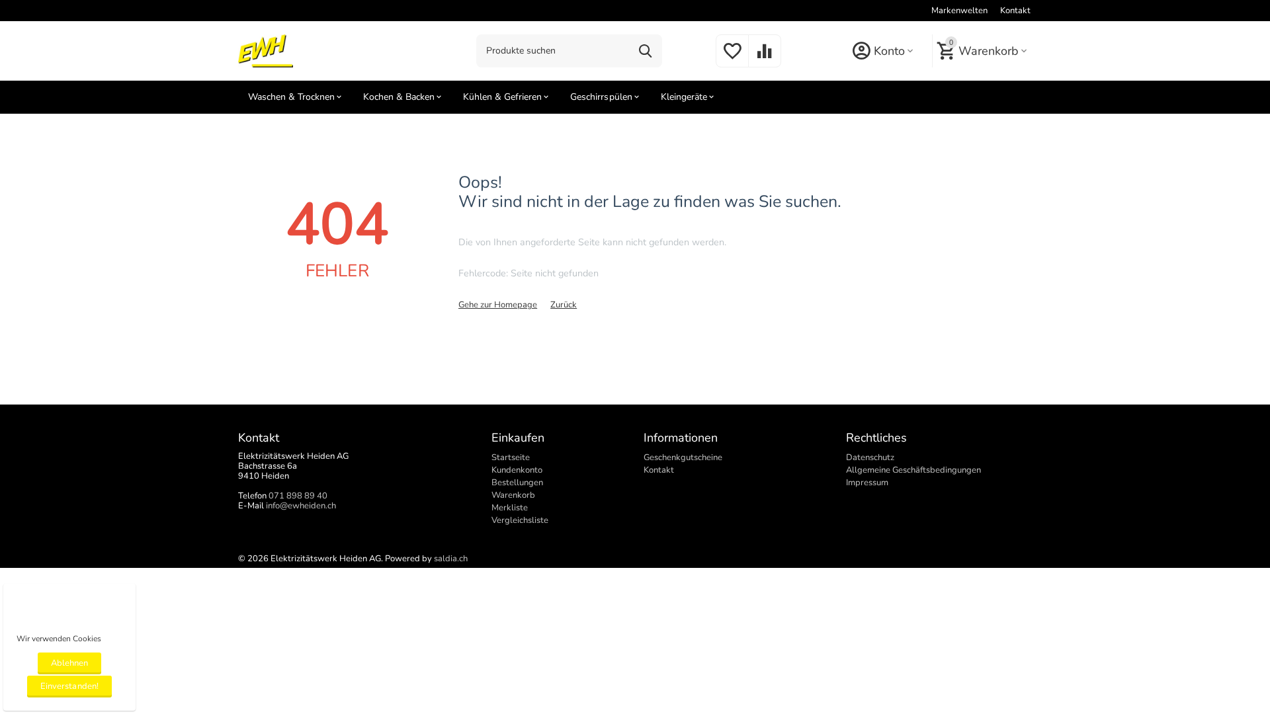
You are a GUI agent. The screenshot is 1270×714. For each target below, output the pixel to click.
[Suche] (645, 51)
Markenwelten (959, 11)
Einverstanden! (69, 686)
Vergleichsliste (519, 520)
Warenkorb (513, 495)
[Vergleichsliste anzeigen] (764, 59)
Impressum (867, 483)
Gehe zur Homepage (497, 305)
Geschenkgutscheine (683, 457)
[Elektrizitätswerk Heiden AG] (265, 50)
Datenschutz (870, 457)
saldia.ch (451, 559)
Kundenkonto (516, 470)
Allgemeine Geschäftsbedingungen (913, 470)
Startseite (510, 457)
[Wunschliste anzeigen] (732, 59)
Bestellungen (517, 483)
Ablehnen (69, 663)
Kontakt (1015, 11)
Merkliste (509, 508)
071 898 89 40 (298, 496)
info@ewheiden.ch (301, 506)
